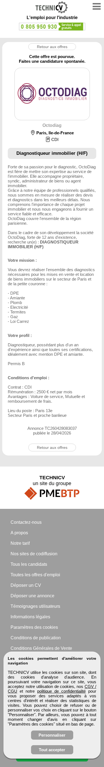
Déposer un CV (26, 585)
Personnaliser (52, 735)
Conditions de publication (36, 637)
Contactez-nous (26, 522)
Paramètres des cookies (34, 627)
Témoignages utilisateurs (35, 606)
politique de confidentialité (61, 691)
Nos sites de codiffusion (34, 553)
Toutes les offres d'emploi (35, 574)
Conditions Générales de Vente (41, 648)
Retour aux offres (52, 46)
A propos (19, 532)
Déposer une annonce (32, 595)
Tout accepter (52, 749)
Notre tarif (20, 543)
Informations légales (30, 616)
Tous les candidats (29, 564)
